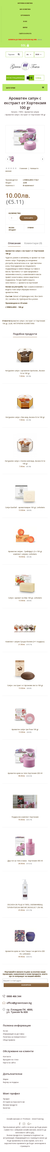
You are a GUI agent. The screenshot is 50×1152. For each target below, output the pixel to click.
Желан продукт (12, 229)
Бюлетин (6, 1108)
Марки (5, 1079)
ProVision (26, 1119)
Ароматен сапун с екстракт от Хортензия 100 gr (25, 114)
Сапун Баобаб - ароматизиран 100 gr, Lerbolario (25, 507)
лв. (27, 54)
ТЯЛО (21, 112)
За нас (5, 1031)
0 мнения (23, 168)
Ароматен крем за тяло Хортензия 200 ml (25, 773)
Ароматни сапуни (32, 112)
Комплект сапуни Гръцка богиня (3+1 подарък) (25, 641)
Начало (14, 112)
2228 (10, 323)
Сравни (30, 228)
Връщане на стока (10, 1059)
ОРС (32, 1132)
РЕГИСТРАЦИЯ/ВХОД (15, 78)
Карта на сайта (9, 1062)
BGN (37, 54)
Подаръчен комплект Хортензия (25, 817)
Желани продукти (10, 1105)
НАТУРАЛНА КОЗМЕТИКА (23, 323)
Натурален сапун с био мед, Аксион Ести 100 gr (25, 417)
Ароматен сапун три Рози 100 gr (25, 729)
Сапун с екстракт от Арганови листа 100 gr (25, 685)
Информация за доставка (13, 1034)
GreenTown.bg (37, 1119)
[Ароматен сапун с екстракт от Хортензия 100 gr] (25, 139)
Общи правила (9, 1040)
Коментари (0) (33, 243)
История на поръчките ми (14, 1102)
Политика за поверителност (14, 1037)
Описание (14, 243)
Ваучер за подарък (11, 1082)
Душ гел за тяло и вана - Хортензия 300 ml (25, 861)
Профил (6, 1099)
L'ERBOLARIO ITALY (31, 180)
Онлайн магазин (13, 1119)
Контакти (7, 1056)
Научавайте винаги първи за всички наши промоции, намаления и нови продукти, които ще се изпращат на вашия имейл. (25, 974)
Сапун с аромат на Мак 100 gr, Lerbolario (25, 598)
